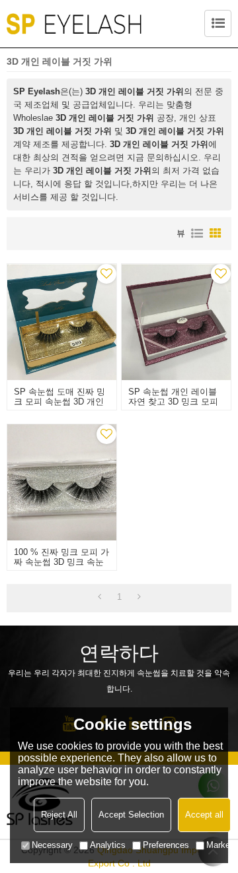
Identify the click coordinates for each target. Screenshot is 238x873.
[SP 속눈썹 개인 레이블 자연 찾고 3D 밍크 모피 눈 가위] (176, 322)
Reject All (59, 815)
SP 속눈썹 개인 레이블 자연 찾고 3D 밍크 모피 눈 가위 (173, 401)
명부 (197, 233)
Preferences (166, 845)
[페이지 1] (99, 597)
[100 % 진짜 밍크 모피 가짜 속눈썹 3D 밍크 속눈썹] (61, 482)
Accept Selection (131, 815)
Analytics (108, 845)
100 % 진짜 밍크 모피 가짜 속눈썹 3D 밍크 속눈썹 (61, 562)
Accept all (204, 815)
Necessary (52, 845)
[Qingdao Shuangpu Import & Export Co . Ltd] (74, 23)
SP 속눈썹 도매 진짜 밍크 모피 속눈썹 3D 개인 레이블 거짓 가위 (59, 401)
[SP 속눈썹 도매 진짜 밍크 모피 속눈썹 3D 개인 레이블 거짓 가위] (61, 322)
